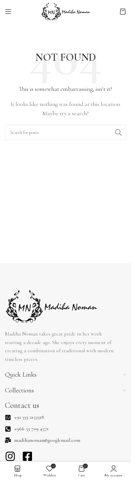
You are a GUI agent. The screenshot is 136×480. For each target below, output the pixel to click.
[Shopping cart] (122, 11)
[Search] (118, 132)
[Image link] (51, 306)
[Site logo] (65, 11)
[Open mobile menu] (8, 11)
